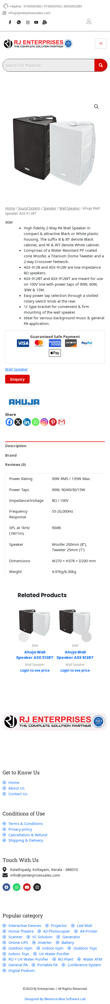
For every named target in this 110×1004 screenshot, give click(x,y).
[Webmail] (43, 19)
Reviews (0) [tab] (15, 464)
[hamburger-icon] (100, 44)
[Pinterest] (53, 422)
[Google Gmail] (61, 422)
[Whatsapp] (17, 19)
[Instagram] (25, 19)
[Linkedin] (27, 422)
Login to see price (35, 670)
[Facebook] (8, 19)
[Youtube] (34, 19)
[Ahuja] (24, 402)
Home (10, 208)
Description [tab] (16, 445)
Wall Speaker (69, 208)
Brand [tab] (11, 455)
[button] (96, 106)
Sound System (29, 208)
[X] (18, 422)
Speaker (50, 208)
